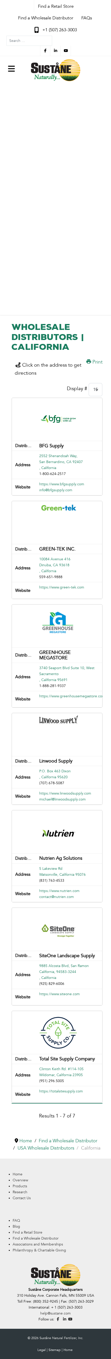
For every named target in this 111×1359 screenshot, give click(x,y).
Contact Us (22, 1198)
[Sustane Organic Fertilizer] (55, 70)
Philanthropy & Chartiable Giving (39, 1250)
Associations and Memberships (38, 1244)
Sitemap (55, 1350)
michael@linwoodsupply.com (62, 799)
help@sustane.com (55, 1313)
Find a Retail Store (27, 1232)
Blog (16, 1226)
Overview (20, 1180)
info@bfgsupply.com (55, 490)
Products (20, 1186)
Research (20, 1192)
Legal (41, 1350)
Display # (77, 389)
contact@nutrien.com (56, 897)
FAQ (16, 1220)
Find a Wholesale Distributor (36, 1238)
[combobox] (29, 41)
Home (17, 1174)
